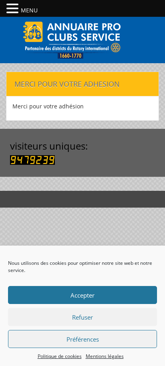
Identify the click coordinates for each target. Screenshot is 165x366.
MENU (29, 10)
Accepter (82, 295)
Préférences (82, 339)
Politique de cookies (60, 356)
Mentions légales (105, 356)
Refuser (82, 317)
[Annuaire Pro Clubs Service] (82, 39)
